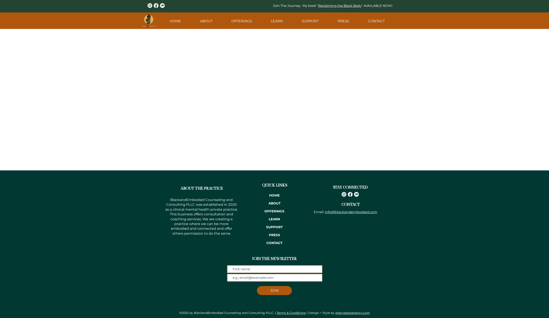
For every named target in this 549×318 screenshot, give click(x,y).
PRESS (274, 235)
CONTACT (274, 243)
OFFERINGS (274, 211)
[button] (206, 21)
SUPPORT (274, 227)
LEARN (274, 219)
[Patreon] (162, 5)
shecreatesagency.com (352, 313)
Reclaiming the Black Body (339, 6)
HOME (274, 195)
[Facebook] (156, 5)
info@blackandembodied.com (351, 212)
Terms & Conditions (291, 313)
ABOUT (274, 203)
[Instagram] (150, 5)
